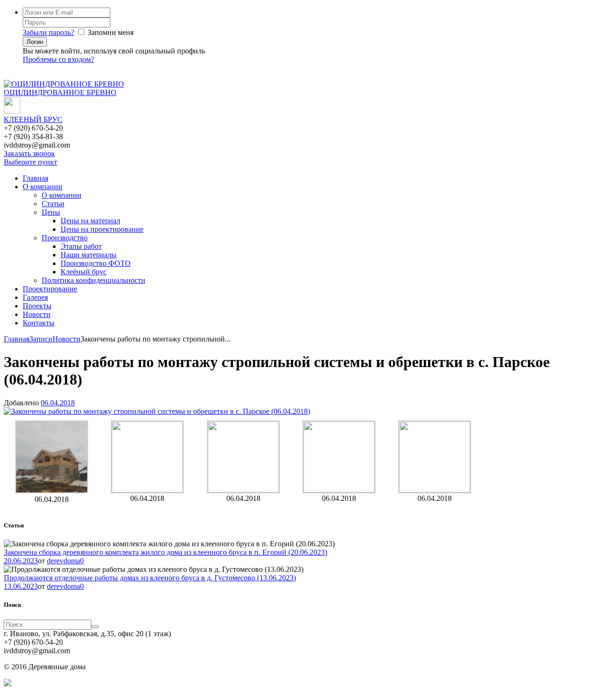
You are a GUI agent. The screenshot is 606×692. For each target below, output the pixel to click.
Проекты (37, 306)
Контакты (38, 323)
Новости (37, 314)
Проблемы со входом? (58, 59)
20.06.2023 (21, 561)
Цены (51, 212)
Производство (65, 238)
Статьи (53, 204)
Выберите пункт (30, 162)
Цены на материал (90, 221)
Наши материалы (88, 255)
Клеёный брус (84, 272)
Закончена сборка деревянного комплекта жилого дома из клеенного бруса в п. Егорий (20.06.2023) (165, 552)
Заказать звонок (29, 153)
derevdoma (63, 561)
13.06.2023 (21, 586)
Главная (35, 178)
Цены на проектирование (102, 229)
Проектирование (50, 289)
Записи (41, 339)
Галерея (35, 297)
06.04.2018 (58, 403)
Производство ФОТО (96, 263)
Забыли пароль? (48, 32)
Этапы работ (81, 246)
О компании (42, 187)
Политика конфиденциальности (93, 280)
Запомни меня (111, 32)
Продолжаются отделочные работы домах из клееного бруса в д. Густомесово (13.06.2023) (150, 578)
